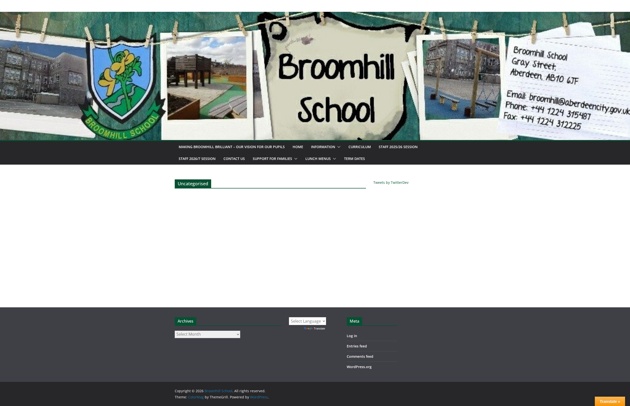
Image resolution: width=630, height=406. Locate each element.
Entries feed (357, 346)
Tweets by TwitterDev (391, 182)
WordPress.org (359, 366)
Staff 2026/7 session (197, 158)
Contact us (234, 158)
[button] (338, 146)
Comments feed (360, 356)
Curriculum (359, 146)
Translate (319, 328)
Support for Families (272, 158)
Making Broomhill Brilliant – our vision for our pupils (232, 146)
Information (323, 146)
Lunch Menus (318, 158)
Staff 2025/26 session (398, 146)
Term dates (354, 158)
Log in (352, 335)
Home (298, 146)
